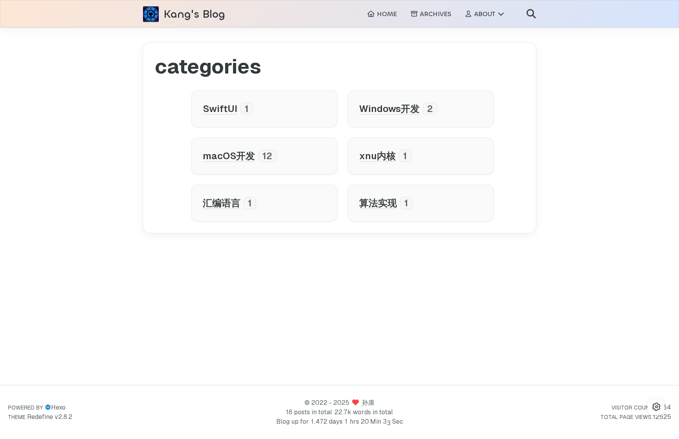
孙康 (368, 402)
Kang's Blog (194, 14)
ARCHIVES (434, 14)
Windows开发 (389, 108)
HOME (386, 14)
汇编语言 (221, 203)
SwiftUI (220, 108)
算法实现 (378, 203)
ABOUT (484, 14)
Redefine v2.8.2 (49, 417)
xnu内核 (377, 156)
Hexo (58, 407)
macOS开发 (229, 156)
